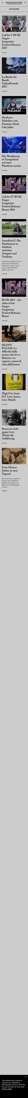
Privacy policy (7, 1089)
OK (26, 1077)
